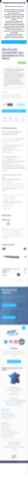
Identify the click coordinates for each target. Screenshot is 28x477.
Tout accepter (23, 42)
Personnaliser (14, 42)
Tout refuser (5, 42)
